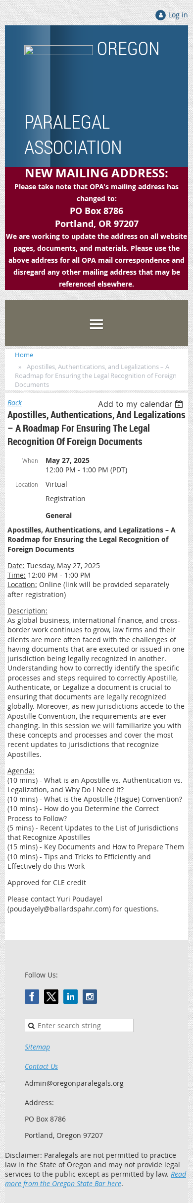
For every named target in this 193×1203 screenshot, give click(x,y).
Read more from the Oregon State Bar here (95, 1178)
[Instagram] (90, 996)
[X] (51, 996)
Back (14, 402)
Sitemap (37, 1047)
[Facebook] (32, 996)
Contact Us (41, 1066)
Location (26, 484)
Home (24, 354)
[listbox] (142, 404)
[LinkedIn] (70, 996)
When (30, 460)
